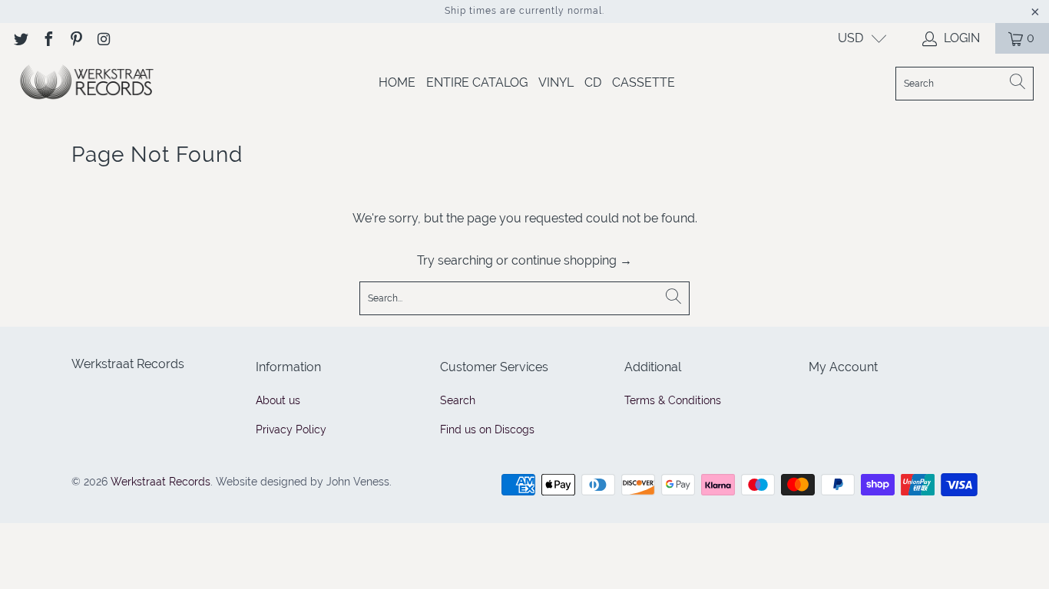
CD (592, 82)
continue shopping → (571, 260)
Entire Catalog (477, 82)
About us (278, 400)
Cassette (643, 82)
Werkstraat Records (160, 481)
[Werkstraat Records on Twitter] (20, 38)
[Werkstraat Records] (86, 83)
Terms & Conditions (672, 400)
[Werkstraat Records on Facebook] (47, 38)
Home (397, 82)
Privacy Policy (291, 429)
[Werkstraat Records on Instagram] (102, 38)
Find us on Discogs (487, 429)
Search (457, 400)
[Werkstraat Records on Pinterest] (75, 38)
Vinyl (556, 82)
